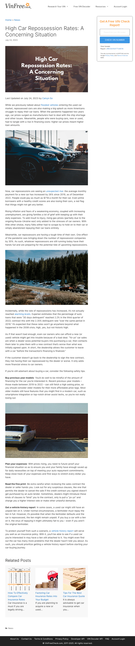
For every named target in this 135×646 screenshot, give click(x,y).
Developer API (78, 639)
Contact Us (26, 639)
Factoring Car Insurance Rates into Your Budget (46, 596)
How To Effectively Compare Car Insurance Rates (18, 596)
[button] (115, 40)
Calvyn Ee (47, 98)
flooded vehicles (49, 105)
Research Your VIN (56, 6)
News (17, 20)
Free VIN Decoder (82, 6)
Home (8, 20)
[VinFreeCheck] (18, 5)
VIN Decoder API (95, 639)
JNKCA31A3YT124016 (114, 49)
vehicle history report (62, 531)
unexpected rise (54, 191)
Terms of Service (122, 55)
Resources (101, 6)
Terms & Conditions (43, 639)
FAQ (107, 639)
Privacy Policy (109, 55)
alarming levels (22, 314)
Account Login (120, 6)
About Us (14, 639)
